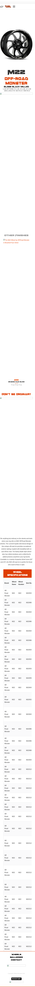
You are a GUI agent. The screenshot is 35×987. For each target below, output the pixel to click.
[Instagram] (26, 6)
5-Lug (12, 384)
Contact (16, 960)
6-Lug (16, 384)
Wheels (16, 954)
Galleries (16, 957)
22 (17, 383)
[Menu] (14, 6)
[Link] (6, 6)
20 (15, 383)
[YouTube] (31, 6)
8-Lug (20, 384)
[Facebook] (21, 6)
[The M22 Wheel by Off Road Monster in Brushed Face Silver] (16, 309)
